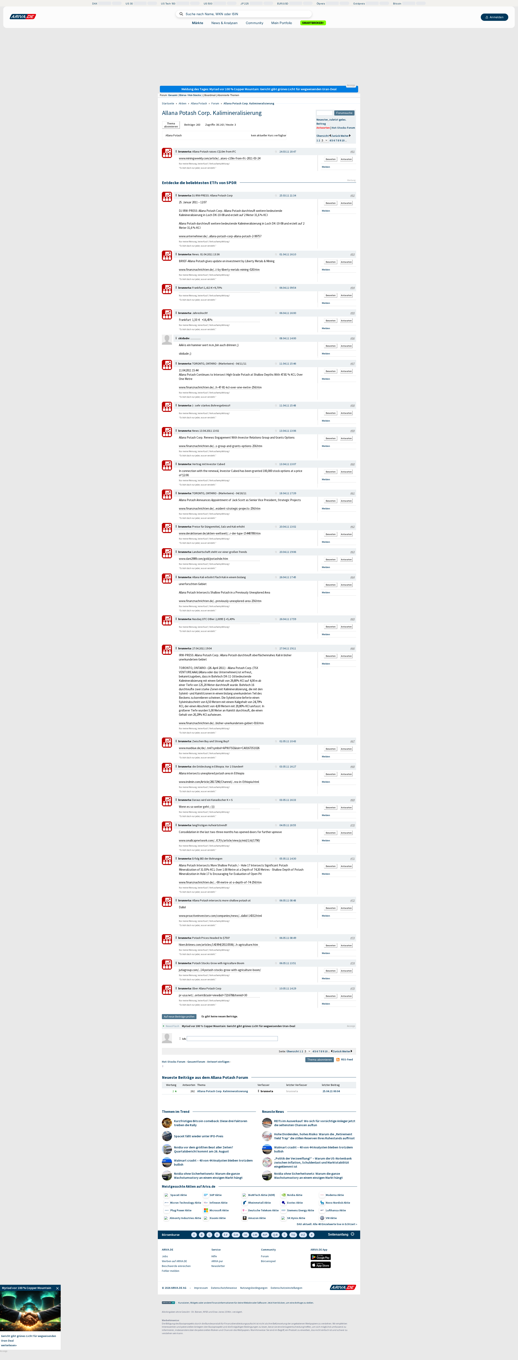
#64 (352, 577)
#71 (352, 858)
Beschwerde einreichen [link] (176, 1266)
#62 (352, 526)
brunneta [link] (292, 1091)
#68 (352, 766)
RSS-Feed (347, 1059)
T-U (293, 1235)
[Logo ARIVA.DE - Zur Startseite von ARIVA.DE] (343, 1288)
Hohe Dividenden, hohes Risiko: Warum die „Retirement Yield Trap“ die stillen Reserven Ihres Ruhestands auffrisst (314, 1136)
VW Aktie (331, 1218)
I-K (245, 1235)
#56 (352, 338)
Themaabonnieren (171, 125)
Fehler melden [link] (170, 1271)
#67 (352, 741)
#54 (352, 287)
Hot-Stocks (194, 95)
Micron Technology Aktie (185, 1202)
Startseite (168, 103)
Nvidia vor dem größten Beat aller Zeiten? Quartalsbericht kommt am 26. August (203, 1149)
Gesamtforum (196, 1061)
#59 (352, 430)
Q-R (275, 1235)
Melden (326, 166)
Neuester (322, 119)
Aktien (182, 103)
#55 (352, 313)
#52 (352, 195)
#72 (352, 900)
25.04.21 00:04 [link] (331, 1091)
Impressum (201, 1288)
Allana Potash (199, 103)
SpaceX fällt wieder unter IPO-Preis (198, 1136)
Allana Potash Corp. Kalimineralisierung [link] (222, 1091)
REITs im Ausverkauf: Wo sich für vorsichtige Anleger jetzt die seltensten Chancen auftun (314, 1123)
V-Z (303, 1235)
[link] (167, 157)
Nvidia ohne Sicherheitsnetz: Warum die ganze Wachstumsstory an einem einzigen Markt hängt (208, 1175)
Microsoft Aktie (219, 1210)
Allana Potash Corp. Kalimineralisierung (249, 103)
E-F (226, 1235)
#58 (352, 405)
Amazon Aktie (257, 1218)
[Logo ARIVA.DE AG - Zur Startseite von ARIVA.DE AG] (168, 1303)
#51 (352, 151)
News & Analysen (224, 23)
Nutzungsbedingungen (253, 1288)
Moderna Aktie (335, 1195)
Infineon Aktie (218, 1202)
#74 (352, 963)
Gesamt (172, 95)
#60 (352, 464)
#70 (352, 825)
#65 (352, 619)
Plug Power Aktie (180, 1210)
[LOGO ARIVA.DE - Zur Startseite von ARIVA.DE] (23, 16)
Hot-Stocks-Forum (343, 127)
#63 (352, 552)
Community (254, 23)
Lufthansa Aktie (336, 1210)
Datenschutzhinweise (224, 1288)
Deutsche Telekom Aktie (263, 1210)
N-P (265, 1235)
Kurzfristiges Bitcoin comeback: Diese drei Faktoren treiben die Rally (210, 1123)
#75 (352, 988)
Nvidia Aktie (294, 1195)
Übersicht (322, 136)
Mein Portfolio (281, 23)
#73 (352, 938)
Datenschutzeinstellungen (286, 1288)
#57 (352, 363)
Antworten (323, 127)
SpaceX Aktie (178, 1195)
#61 (352, 493)
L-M (255, 1235)
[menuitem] (184, 1256)
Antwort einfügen (218, 1061)
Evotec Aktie (295, 1202)
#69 (352, 800)
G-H (236, 1235)
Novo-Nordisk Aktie (338, 1202)
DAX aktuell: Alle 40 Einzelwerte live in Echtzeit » (327, 1224)
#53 (352, 254)
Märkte (197, 23)
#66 (352, 648)
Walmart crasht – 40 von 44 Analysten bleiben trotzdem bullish (213, 1162)
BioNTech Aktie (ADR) (261, 1195)
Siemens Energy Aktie (300, 1210)
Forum (215, 103)
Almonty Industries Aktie (185, 1218)
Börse (182, 95)
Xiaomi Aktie (218, 1218)
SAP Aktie (216, 1195)
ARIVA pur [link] (217, 1261)
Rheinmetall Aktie (259, 1202)
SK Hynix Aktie (296, 1218)
